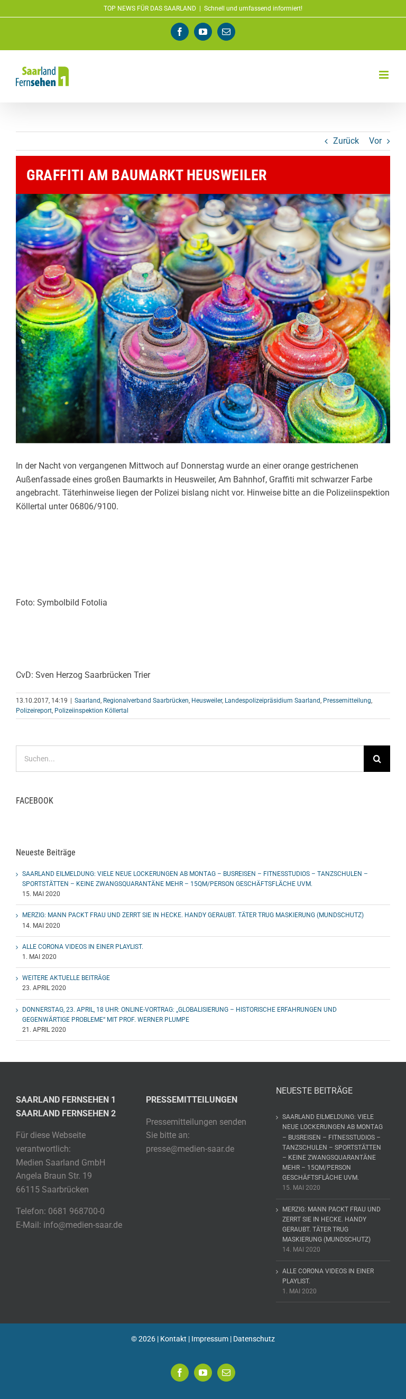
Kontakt (173, 1339)
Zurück (346, 141)
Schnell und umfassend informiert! (253, 8)
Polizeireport (34, 710)
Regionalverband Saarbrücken (146, 700)
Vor (375, 141)
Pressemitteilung (347, 700)
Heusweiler (206, 700)
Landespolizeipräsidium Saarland (272, 700)
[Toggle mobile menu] (384, 74)
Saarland (87, 700)
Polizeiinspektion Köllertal (91, 710)
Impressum (209, 1339)
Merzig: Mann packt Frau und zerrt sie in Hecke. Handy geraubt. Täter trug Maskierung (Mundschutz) (193, 915)
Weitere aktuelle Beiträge (66, 978)
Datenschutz (254, 1339)
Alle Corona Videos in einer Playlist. (82, 946)
